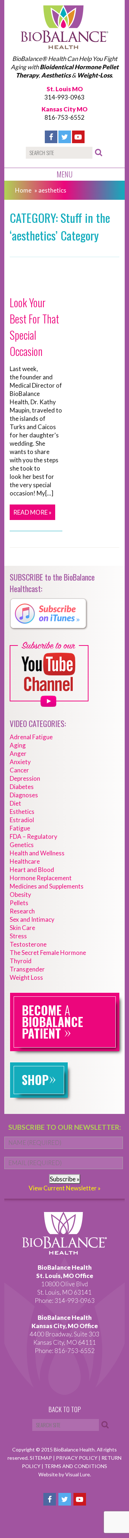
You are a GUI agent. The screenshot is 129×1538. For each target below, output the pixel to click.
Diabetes (22, 786)
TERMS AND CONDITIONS (75, 1466)
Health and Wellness (37, 853)
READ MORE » (32, 512)
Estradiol (22, 820)
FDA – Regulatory (33, 836)
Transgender (27, 969)
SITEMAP (41, 1458)
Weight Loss (26, 977)
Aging (18, 745)
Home (23, 190)
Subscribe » (65, 1179)
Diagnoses (24, 795)
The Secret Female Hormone (48, 952)
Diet (15, 803)
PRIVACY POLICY (77, 1458)
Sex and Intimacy (32, 919)
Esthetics (22, 811)
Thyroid (21, 961)
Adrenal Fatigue (31, 737)
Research (22, 911)
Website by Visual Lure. (64, 1474)
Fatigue (20, 828)
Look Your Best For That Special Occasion (34, 326)
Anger (18, 753)
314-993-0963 (64, 97)
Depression (25, 778)
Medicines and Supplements (46, 886)
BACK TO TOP (64, 1409)
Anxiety (20, 762)
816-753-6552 (64, 117)
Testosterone (28, 944)
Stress (18, 936)
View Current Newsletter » (65, 1188)
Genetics (22, 845)
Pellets (19, 903)
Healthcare (25, 861)
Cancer (19, 770)
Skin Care (22, 927)
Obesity (20, 894)
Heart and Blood (32, 869)
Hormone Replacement (41, 878)
